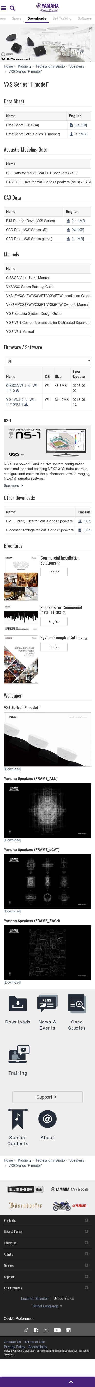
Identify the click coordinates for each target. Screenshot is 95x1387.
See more (12, 485)
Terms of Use (34, 1341)
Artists (8, 1254)
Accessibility (37, 1346)
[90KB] (88, 530)
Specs (16, 18)
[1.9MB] (77, 238)
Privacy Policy (14, 1346)
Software (84, 18)
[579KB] (77, 229)
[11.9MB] (78, 220)
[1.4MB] (80, 133)
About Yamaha (13, 1287)
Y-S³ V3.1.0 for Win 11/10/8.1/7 (21, 402)
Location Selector (34, 1298)
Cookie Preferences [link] (19, 1318)
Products (10, 1220)
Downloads (37, 18)
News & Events (13, 1231)
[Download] (13, 768)
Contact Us (12, 1341)
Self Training (62, 18)
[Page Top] (71, 1382)
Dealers (9, 1265)
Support (9, 1276)
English (54, 571)
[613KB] (80, 124)
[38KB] (88, 521)
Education (10, 1242)
